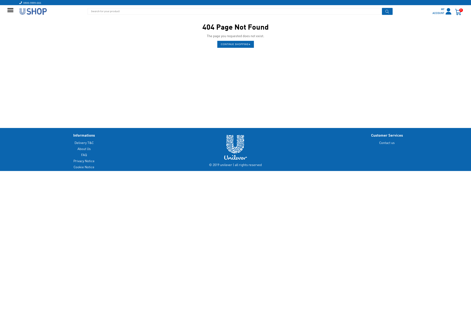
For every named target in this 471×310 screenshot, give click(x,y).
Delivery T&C (84, 143)
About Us (84, 149)
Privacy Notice (84, 161)
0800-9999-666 (31, 2)
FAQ (84, 155)
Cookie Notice (84, 167)
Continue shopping (235, 44)
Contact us (387, 143)
